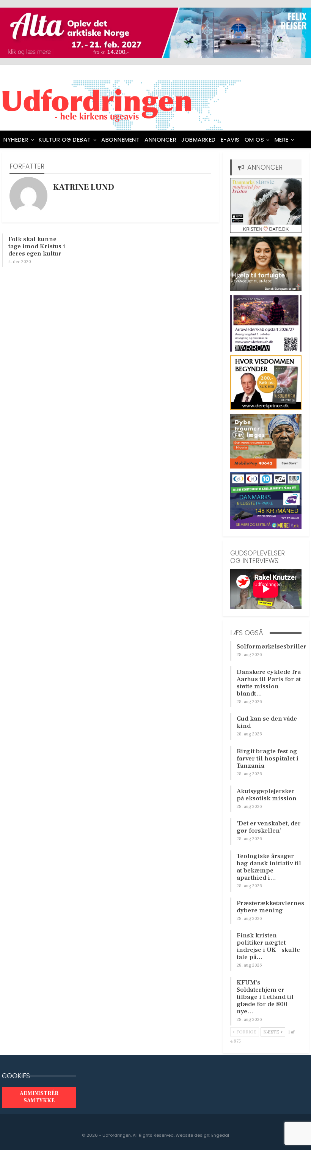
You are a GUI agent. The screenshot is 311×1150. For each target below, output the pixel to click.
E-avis (230, 140)
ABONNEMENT (120, 140)
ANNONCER (160, 140)
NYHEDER (15, 140)
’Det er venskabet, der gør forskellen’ (269, 827)
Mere (282, 140)
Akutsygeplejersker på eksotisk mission (267, 795)
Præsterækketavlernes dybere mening (270, 907)
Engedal (220, 1135)
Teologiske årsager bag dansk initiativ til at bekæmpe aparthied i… (269, 867)
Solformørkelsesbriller (271, 646)
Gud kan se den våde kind (267, 722)
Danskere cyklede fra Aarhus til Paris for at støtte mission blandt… (269, 683)
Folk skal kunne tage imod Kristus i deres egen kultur (36, 246)
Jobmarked (198, 140)
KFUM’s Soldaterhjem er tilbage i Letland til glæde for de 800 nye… (265, 997)
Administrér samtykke (39, 1097)
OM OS (254, 140)
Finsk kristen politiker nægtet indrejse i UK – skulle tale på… (268, 946)
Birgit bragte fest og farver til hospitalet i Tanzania (267, 758)
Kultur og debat (65, 140)
